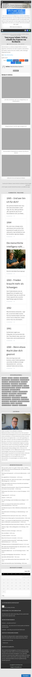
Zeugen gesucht (5, 495)
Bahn (10, 378)
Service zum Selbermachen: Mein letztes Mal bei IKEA (13, 559)
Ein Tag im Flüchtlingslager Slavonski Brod (11, 554)
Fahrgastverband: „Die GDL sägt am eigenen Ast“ (16, 126)
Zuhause (4, 497)
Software (19, 35)
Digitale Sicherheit (17, 34)
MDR (5, 607)
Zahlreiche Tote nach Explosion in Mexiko (16, 178)
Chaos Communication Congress (17, 443)
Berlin (16, 378)
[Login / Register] (29, 30)
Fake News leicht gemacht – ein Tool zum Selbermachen (14, 473)
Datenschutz (6, 34)
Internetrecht (6, 391)
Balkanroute (17, 449)
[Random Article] (27, 30)
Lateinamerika (22, 393)
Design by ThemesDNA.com (16, 667)
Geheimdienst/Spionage (8, 387)
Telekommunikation (23, 401)
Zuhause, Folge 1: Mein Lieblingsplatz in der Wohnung (13, 526)
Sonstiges (5, 401)
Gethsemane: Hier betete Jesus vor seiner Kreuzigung (14, 491)
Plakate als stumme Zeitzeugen (9, 530)
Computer (5, 380)
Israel (15, 391)
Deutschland (24, 380)
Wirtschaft (22, 405)
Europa (24, 381)
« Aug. (3, 595)
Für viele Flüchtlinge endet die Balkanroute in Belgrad (13, 500)
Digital (11, 34)
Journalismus (23, 391)
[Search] (25, 30)
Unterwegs (5, 403)
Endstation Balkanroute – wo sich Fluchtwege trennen (14, 550)
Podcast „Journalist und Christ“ (9, 623)
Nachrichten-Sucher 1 (12, 44)
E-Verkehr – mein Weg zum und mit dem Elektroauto (13, 629)
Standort (13, 401)
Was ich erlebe (6, 405)
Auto (4, 378)
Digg (14, 62)
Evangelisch (6, 383)
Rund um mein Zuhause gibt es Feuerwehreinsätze (13, 518)
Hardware (25, 387)
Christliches (24, 378)
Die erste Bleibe (5, 533)
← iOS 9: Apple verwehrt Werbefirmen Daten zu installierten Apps (15, 187)
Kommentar (12, 393)
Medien (27, 34)
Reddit (22, 60)
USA (12, 403)
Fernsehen (22, 383)
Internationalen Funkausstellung (9, 448)
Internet (23, 34)
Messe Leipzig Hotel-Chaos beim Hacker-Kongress (13, 524)
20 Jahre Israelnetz (6, 535)
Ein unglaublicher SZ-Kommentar (9, 477)
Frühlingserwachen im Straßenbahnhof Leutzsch (12, 544)
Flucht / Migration (17, 385)
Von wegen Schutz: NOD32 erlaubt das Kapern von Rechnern (16, 39)
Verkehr (19, 403)
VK (27, 60)
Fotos (26, 385)
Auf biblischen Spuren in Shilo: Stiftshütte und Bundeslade (14, 508)
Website (16, 70)
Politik (24, 397)
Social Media (16, 399)
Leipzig (4, 395)
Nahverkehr (16, 397)
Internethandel (15, 389)
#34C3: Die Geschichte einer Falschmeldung (11, 563)
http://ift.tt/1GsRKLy (8, 55)
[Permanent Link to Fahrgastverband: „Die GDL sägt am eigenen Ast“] (16, 114)
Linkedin (19, 62)
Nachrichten (13, 35)
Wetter (15, 405)
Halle (18, 387)
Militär (18, 395)
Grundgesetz (19, 26)
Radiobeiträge (6, 399)
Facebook (16, 60)
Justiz (5, 393)
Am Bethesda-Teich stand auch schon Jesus (11, 515)
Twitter (10, 60)
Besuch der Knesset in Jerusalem (9, 538)
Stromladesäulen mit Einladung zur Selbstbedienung (13, 511)
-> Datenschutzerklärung (7, 640)
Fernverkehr (6, 385)
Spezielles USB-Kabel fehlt (8, 557)
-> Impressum (5, 642)
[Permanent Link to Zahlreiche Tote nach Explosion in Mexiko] (16, 165)
